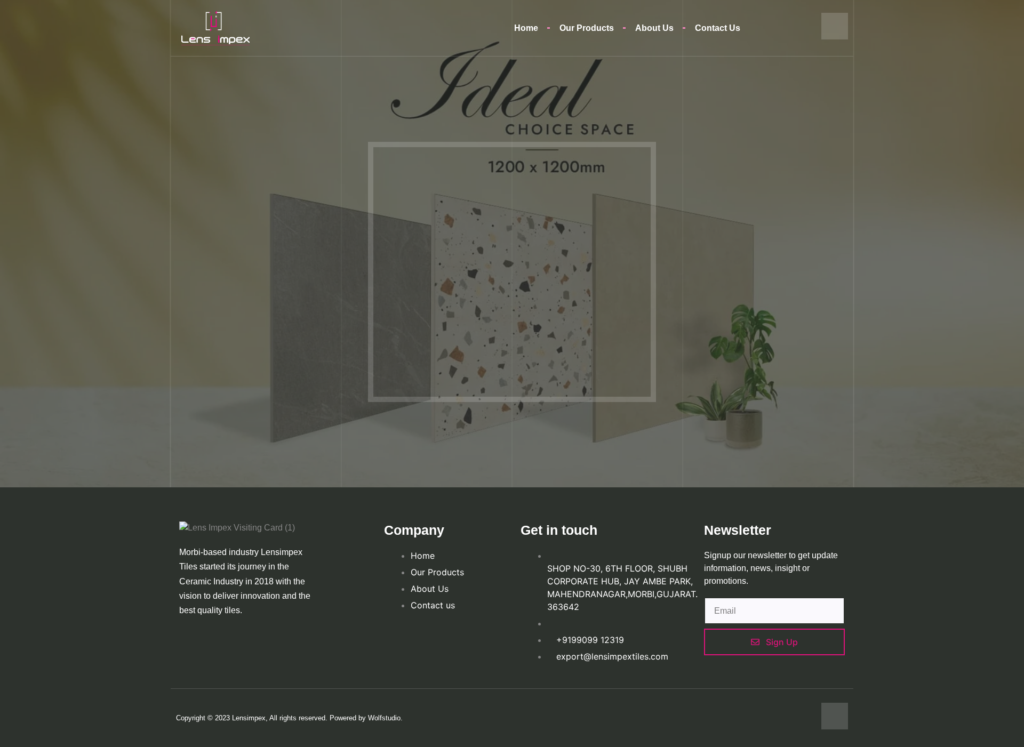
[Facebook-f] (834, 26)
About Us (654, 28)
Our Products (586, 28)
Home (526, 28)
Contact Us (717, 28)
